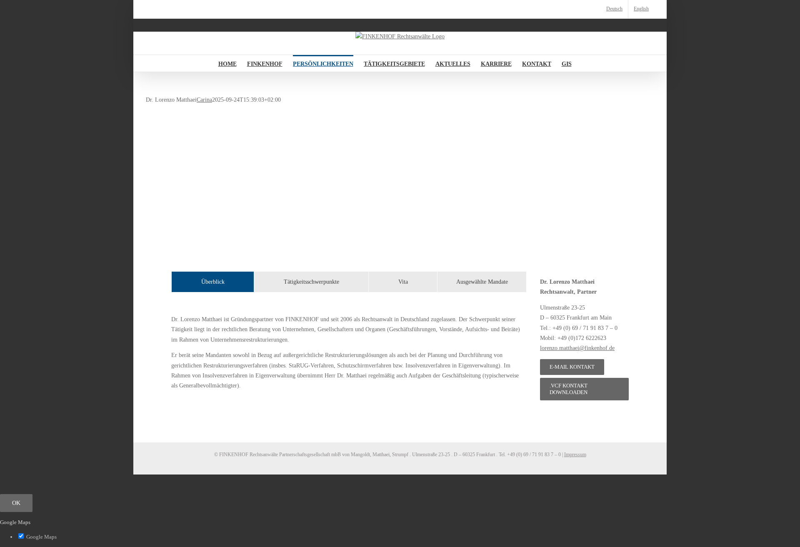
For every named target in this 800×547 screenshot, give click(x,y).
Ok (16, 503)
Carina (204, 100)
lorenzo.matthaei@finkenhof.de (577, 348)
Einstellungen (411, 489)
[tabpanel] (348, 353)
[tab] (212, 281)
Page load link (17, 479)
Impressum (575, 454)
